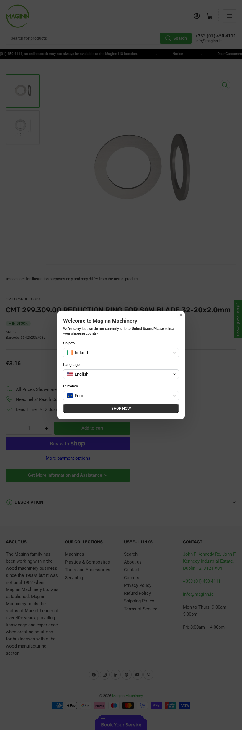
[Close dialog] (181, 315)
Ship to (69, 343)
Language (71, 364)
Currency (70, 386)
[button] (121, 352)
